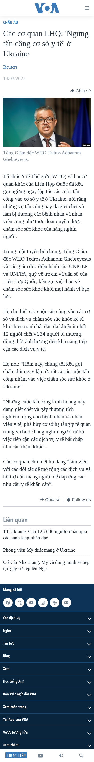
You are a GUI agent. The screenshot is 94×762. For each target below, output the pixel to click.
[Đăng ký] (66, 602)
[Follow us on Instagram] (43, 602)
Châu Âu (10, 22)
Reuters (10, 67)
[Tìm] (81, 755)
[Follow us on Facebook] (8, 602)
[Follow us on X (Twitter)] (19, 602)
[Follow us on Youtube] (31, 602)
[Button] (80, 91)
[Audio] (60, 755)
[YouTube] (40, 755)
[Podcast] (54, 602)
